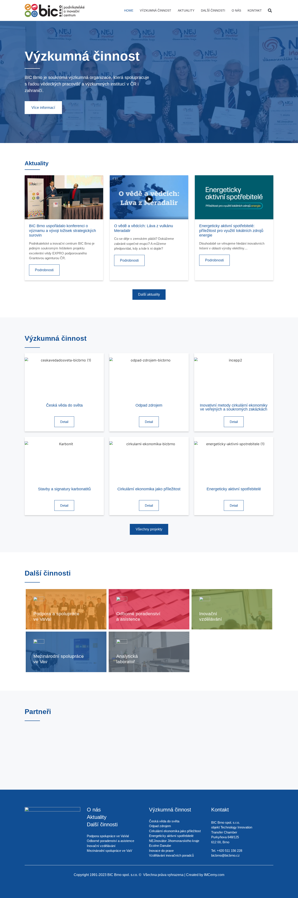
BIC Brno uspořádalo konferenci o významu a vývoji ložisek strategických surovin (62, 230)
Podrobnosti (44, 270)
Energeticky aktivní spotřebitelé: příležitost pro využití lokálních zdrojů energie (231, 230)
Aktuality (186, 10)
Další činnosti (213, 10)
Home (128, 10)
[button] (269, 10)
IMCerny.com (214, 875)
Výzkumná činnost (155, 10)
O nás (236, 10)
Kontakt (255, 10)
